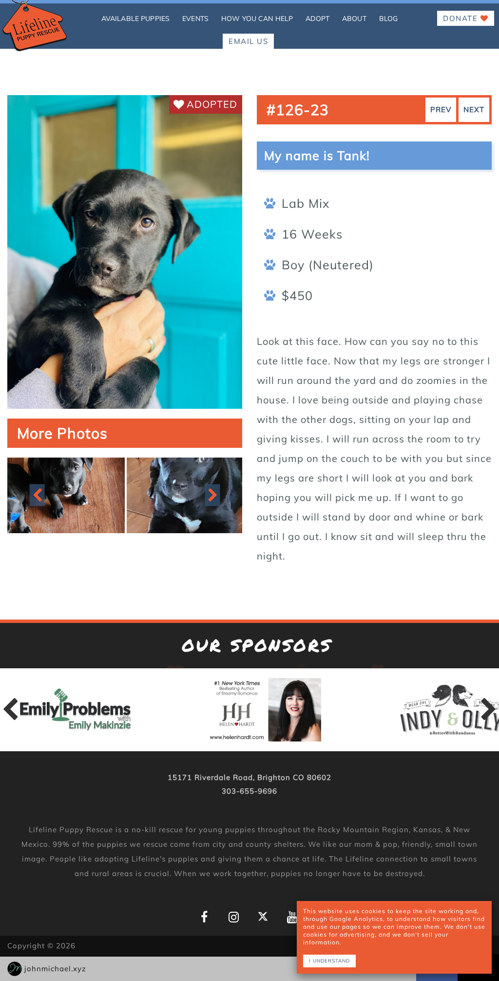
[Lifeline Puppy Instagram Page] (234, 917)
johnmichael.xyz (55, 968)
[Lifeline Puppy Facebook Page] (204, 917)
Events (195, 18)
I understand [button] (329, 961)
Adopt (317, 18)
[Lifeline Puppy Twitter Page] (263, 916)
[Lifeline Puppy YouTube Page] (292, 917)
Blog (388, 18)
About (354, 18)
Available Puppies (135, 18)
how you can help (257, 18)
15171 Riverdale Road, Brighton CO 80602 (249, 777)
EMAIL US (248, 41)
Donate (461, 18)
